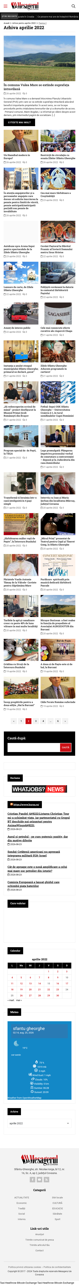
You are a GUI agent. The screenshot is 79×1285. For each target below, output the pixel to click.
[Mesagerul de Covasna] (25, 6)
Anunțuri (39, 1234)
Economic (22, 1203)
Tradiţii (21, 1208)
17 (67, 983)
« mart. (11, 1000)
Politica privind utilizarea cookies (24, 1267)
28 (39, 996)
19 (21, 990)
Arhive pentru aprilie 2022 (24, 23)
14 (39, 983)
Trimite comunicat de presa (39, 1239)
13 (30, 983)
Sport (57, 1219)
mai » (19, 1000)
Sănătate (57, 1213)
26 (21, 996)
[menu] (5, 6)
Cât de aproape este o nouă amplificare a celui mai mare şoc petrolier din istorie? (37, 868)
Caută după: (17, 738)
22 (48, 990)
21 (39, 990)
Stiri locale (57, 1197)
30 (57, 996)
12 (21, 983)
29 (48, 996)
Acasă (6, 23)
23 (57, 990)
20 (30, 990)
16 (57, 983)
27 (30, 996)
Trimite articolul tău (40, 1245)
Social (21, 1213)
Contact (39, 1250)
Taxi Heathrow (8, 1282)
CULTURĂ (57, 1203)
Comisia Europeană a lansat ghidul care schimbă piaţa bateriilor (34, 884)
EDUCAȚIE (57, 1208)
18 (12, 990)
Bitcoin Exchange (27, 1282)
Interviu (22, 1219)
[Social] (32, 1179)
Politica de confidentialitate (57, 1267)
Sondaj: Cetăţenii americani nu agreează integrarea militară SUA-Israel (34, 853)
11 (12, 983)
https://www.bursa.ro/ (26, 804)
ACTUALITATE (21, 1197)
